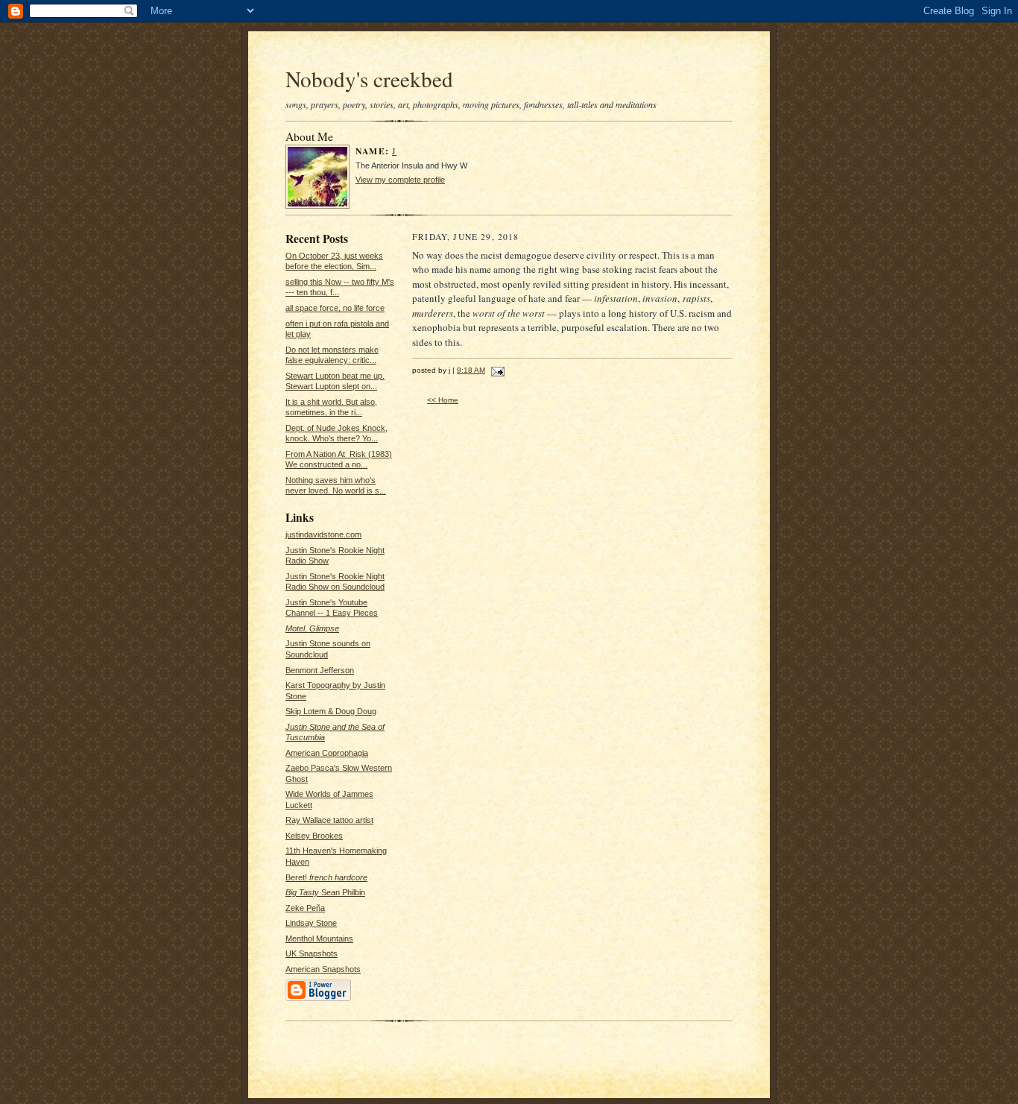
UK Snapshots (311, 953)
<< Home (442, 400)
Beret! (326, 877)
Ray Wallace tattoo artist (329, 820)
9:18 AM (471, 370)
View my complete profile (400, 179)
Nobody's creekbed (369, 78)
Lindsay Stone (311, 922)
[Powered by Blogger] (318, 999)
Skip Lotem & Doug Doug (330, 711)
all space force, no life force (335, 307)
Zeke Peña (305, 907)
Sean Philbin (325, 892)
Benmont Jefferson (319, 670)
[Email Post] (496, 370)
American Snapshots (323, 969)
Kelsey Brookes (314, 835)
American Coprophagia (326, 752)
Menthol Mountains (319, 938)
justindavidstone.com (323, 534)
